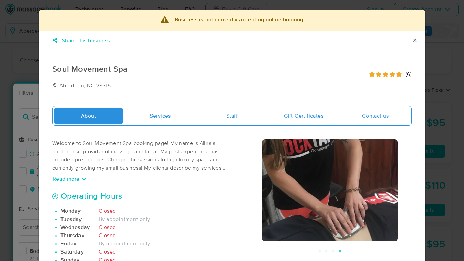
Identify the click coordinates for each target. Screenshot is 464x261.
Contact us (375, 116)
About (88, 116)
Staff (232, 116)
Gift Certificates (303, 116)
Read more (67, 179)
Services (160, 116)
